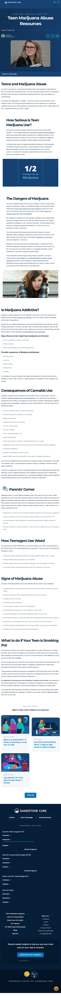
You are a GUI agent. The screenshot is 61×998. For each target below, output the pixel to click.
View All (30, 795)
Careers (46, 922)
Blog (15, 930)
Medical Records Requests (45, 930)
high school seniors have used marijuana (28, 209)
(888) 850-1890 (52, 692)
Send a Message (27, 817)
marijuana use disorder (24, 317)
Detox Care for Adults (15, 920)
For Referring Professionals (15, 927)
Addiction (42, 14)
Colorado (5, 835)
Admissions (45, 919)
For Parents (15, 923)
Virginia (5, 845)
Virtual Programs (30, 849)
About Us (45, 916)
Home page (18, 14)
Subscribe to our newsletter (30, 955)
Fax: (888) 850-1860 (45, 933)
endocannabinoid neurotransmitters (34, 332)
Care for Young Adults (15, 917)
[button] (48, 36)
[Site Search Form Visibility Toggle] (54, 2)
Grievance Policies (45, 928)
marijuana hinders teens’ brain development (21, 398)
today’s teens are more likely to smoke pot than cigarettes (36, 132)
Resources (30, 14)
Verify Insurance (45, 817)
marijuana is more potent (44, 237)
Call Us (11, 817)
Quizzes (15, 933)
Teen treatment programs (15, 913)
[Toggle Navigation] (58, 2)
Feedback (46, 925)
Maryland (5, 839)
